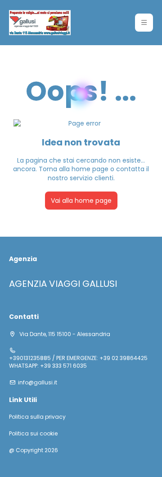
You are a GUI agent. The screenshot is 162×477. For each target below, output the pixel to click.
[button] (144, 23)
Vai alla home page (81, 200)
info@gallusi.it (37, 382)
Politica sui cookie (33, 433)
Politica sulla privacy (37, 417)
